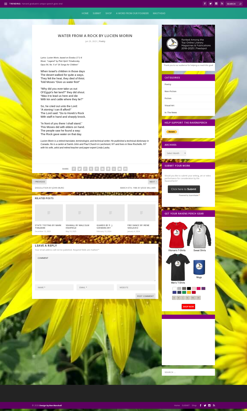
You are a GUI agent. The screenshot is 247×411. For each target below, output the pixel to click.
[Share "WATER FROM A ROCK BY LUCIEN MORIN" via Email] (119, 169)
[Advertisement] (189, 342)
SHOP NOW (188, 306)
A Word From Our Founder (132, 13)
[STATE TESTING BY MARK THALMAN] (49, 212)
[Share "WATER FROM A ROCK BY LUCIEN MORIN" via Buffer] (108, 169)
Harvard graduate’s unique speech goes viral (42, 3)
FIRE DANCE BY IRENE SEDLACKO (139, 226)
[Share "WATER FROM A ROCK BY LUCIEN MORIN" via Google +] (85, 169)
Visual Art (169, 105)
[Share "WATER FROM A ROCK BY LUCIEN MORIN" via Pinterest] (97, 169)
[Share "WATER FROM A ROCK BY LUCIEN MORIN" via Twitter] (79, 169)
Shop (108, 13)
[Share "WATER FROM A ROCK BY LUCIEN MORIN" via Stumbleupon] (114, 169)
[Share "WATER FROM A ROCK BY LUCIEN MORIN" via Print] (125, 169)
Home (85, 13)
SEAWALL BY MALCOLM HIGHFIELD (77, 226)
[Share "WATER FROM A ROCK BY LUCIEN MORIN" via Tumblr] (91, 169)
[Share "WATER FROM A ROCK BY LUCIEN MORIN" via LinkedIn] (102, 169)
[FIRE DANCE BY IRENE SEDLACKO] (142, 212)
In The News (171, 112)
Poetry (102, 41)
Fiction (168, 98)
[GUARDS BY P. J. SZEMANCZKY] (111, 212)
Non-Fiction (170, 91)
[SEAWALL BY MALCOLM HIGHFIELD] (80, 212)
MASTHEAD (159, 13)
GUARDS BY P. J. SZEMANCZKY (105, 226)
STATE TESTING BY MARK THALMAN (48, 226)
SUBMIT (97, 13)
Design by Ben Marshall (50, 405)
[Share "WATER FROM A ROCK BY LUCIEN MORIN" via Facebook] (74, 169)
